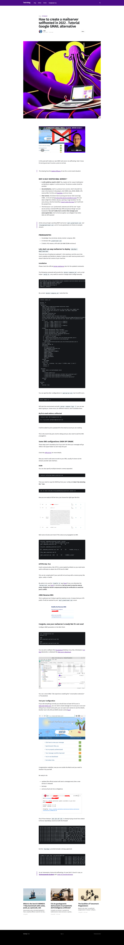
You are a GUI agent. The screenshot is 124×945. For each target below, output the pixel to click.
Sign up (62, 933)
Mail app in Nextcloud (64, 652)
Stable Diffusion (56, 171)
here (65, 583)
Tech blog (26, 2)
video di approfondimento (65, 874)
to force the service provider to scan (66, 198)
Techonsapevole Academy (46, 874)
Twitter (45, 2)
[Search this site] (100, 3)
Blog (35, 2)
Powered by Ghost (97, 933)
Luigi (44, 30)
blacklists (60, 193)
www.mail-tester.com (45, 706)
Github (39, 2)
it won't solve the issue (67, 202)
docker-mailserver (58, 266)
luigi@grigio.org (52, 2)
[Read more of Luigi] (40, 31)
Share (83, 31)
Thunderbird (59, 650)
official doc (48, 452)
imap (40, 16)
